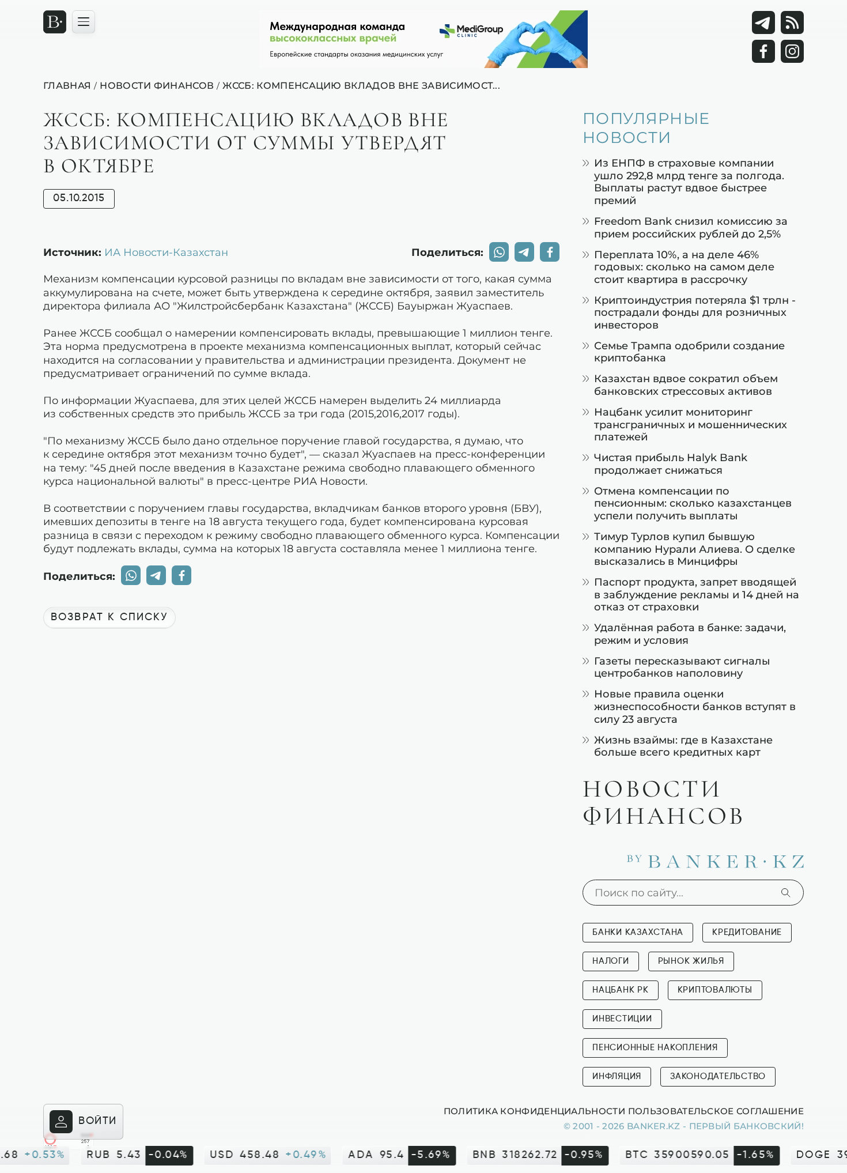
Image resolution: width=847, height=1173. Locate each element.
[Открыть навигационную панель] (83, 21)
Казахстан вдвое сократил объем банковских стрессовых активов (686, 384)
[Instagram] (792, 51)
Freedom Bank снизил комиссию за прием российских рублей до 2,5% (691, 227)
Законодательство (718, 1076)
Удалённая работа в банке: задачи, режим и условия (690, 633)
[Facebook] (763, 51)
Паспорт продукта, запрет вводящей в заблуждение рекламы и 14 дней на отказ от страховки (696, 594)
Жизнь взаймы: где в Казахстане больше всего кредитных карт (683, 746)
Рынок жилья (691, 961)
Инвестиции (622, 1018)
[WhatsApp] (499, 252)
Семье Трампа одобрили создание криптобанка (689, 352)
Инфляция (616, 1076)
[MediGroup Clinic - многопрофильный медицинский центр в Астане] (423, 39)
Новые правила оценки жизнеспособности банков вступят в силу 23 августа (695, 706)
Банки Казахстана (637, 932)
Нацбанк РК (620, 990)
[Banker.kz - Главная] (54, 21)
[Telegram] (763, 22)
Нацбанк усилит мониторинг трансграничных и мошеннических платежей (690, 424)
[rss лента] (792, 22)
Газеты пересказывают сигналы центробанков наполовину (682, 667)
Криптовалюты (715, 990)
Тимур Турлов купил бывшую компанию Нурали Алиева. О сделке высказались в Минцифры (694, 548)
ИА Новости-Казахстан (166, 252)
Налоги (610, 961)
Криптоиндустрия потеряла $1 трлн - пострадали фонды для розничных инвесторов (695, 312)
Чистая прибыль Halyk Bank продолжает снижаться (670, 463)
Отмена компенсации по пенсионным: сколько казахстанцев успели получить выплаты (693, 503)
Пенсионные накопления (655, 1047)
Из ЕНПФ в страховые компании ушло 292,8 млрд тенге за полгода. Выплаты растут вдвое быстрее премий (689, 181)
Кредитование (747, 932)
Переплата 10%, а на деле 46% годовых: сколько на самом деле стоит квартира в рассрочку (684, 266)
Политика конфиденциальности (534, 1111)
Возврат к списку (109, 617)
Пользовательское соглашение (716, 1111)
